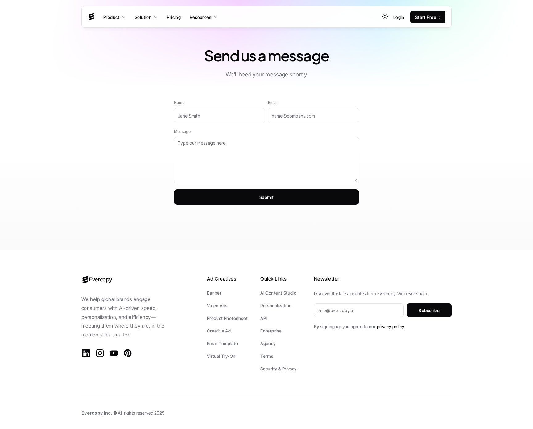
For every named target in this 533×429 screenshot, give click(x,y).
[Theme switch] (385, 16)
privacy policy (390, 326)
